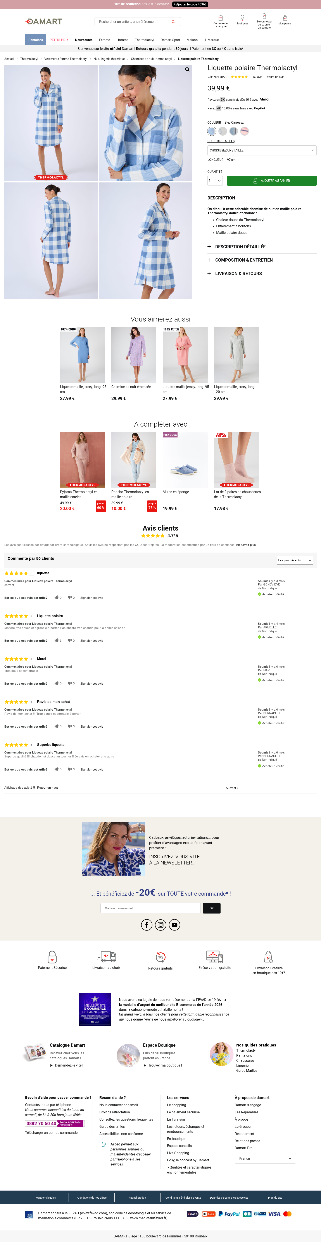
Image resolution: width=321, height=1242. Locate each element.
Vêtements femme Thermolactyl (65, 59)
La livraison (176, 1119)
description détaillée (240, 247)
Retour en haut (47, 787)
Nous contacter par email (118, 1104)
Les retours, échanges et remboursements (185, 1129)
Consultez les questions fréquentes (126, 1119)
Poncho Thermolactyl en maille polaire (130, 494)
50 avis (257, 76)
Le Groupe (242, 1126)
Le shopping (176, 1104)
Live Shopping (178, 1152)
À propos (242, 1119)
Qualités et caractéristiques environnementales (189, 1170)
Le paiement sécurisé (183, 1112)
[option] (211, 131)
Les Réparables (246, 1112)
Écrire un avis (275, 76)
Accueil (9, 59)
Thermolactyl (29, 59)
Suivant (232, 787)
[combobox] (138, 21)
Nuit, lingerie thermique (109, 59)
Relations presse (247, 1140)
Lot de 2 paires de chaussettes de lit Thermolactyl (237, 494)
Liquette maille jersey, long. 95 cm (83, 389)
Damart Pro (243, 1147)
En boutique (176, 1138)
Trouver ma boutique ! (165, 1065)
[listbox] (262, 132)
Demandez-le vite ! (69, 1065)
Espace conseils (179, 1145)
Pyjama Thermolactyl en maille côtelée (79, 494)
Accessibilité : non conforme (121, 1133)
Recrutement (244, 1133)
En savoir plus (246, 544)
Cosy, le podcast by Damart (188, 1160)
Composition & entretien (244, 260)
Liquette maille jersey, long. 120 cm (234, 389)
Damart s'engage (248, 1104)
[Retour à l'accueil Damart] (43, 22)
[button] (262, 150)
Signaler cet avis (91, 597)
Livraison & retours (238, 273)
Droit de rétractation (114, 1112)
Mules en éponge (176, 491)
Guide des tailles (112, 1126)
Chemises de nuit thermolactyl (151, 59)
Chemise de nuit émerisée (131, 386)
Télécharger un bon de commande (51, 1132)
